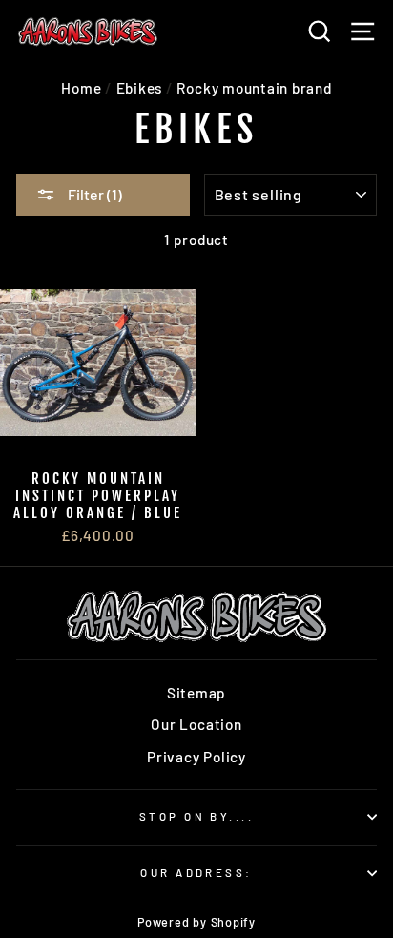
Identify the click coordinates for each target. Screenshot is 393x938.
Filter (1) (93, 194)
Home (81, 87)
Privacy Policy (196, 756)
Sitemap (196, 692)
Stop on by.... (196, 816)
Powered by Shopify (196, 921)
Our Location (196, 724)
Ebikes (139, 87)
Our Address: (196, 872)
